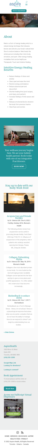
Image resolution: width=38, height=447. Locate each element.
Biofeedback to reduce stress (19, 297)
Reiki (19, 20)
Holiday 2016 (18, 223)
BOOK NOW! (19, 166)
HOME (7, 436)
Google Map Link (10, 363)
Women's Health (19, 264)
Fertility (10, 223)
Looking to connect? (11, 370)
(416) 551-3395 (9, 357)
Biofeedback (19, 303)
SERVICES (13, 436)
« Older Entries (9, 332)
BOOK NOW (23, 436)
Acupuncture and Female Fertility (19, 217)
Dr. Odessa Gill (15, 220)
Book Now (10, 388)
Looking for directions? (12, 365)
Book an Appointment (19, 10)
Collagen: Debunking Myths (19, 258)
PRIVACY (24, 439)
